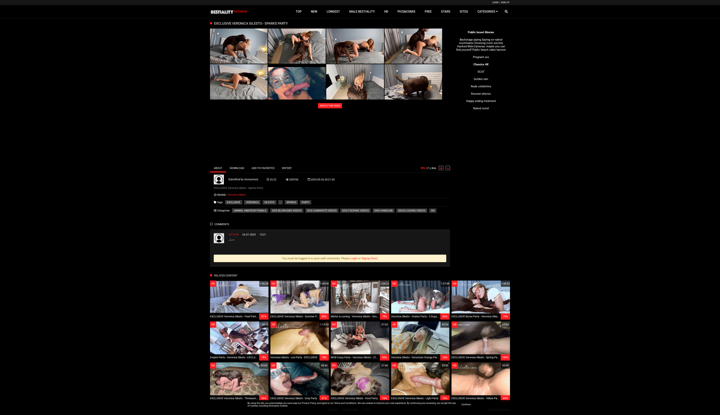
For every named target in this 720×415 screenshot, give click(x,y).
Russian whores (481, 93)
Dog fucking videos (355, 210)
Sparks (291, 202)
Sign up (505, 2)
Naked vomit (481, 108)
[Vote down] (448, 168)
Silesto (269, 202)
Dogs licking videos (411, 210)
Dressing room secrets (488, 43)
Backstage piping (470, 39)
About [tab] (218, 168)
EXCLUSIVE (233, 202)
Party (305, 202)
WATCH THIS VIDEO (330, 105)
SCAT (481, 71)
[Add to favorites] (256, 284)
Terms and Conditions (345, 403)
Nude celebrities (481, 86)
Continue (466, 404)
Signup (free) (369, 258)
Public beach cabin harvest (489, 49)
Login (495, 2)
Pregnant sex (481, 57)
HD (433, 210)
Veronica (252, 202)
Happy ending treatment (481, 101)
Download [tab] (237, 168)
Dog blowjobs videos (287, 210)
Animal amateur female (250, 210)
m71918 (233, 234)
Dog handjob (383, 210)
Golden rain (481, 79)
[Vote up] (441, 168)
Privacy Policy (309, 403)
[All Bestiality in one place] (229, 11)
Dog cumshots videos (322, 210)
